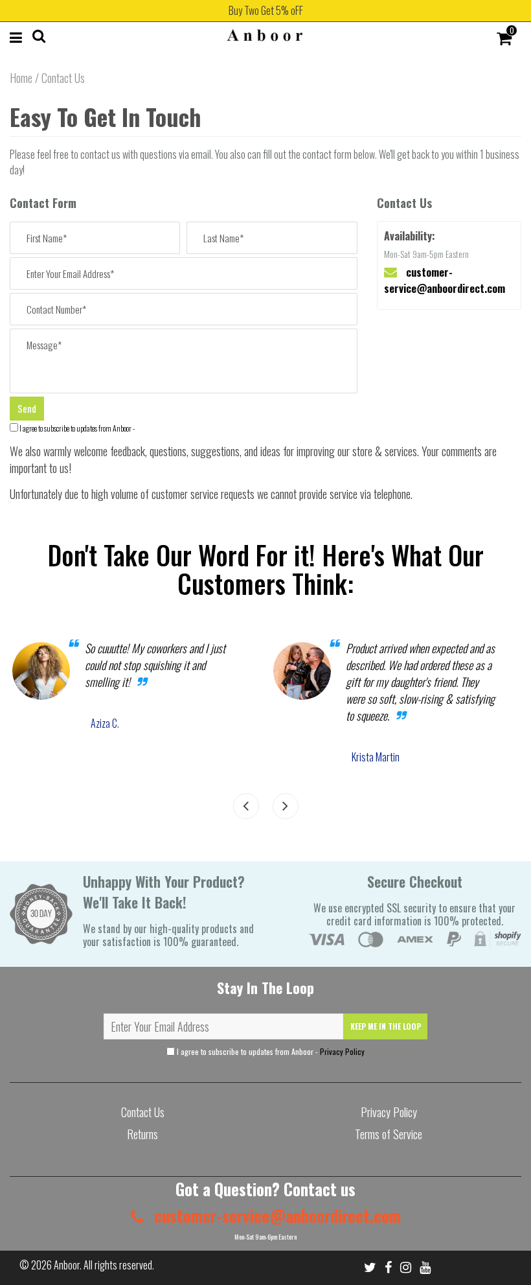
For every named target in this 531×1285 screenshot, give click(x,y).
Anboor (67, 1265)
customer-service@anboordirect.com (444, 280)
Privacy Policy (342, 1051)
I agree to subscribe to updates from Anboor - (77, 428)
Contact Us (142, 1112)
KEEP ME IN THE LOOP (385, 1026)
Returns (142, 1134)
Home (21, 77)
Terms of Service (388, 1134)
